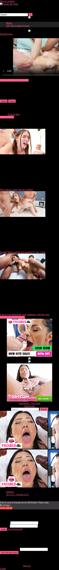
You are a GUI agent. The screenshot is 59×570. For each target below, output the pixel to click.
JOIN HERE (6, 508)
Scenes (9, 34)
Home (9, 23)
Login (3, 529)
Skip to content (7, 1)
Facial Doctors (7, 117)
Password (4, 526)
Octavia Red (14, 114)
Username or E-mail (9, 549)
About (3, 101)
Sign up (26, 566)
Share (12, 101)
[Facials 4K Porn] (9, 4)
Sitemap (10, 492)
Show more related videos (12, 317)
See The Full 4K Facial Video (14, 80)
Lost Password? (15, 529)
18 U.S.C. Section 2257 (17, 494)
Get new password (9, 552)
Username (5, 522)
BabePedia (29, 406)
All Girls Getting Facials (17, 26)
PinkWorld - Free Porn (29, 403)
